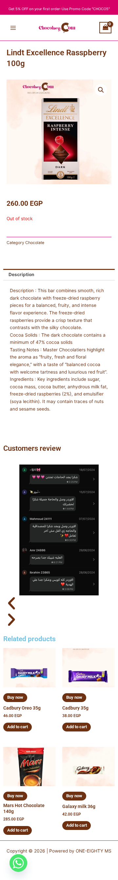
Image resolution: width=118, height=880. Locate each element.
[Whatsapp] (18, 863)
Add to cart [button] (17, 726)
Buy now (15, 697)
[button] (101, 90)
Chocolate (34, 242)
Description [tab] (21, 274)
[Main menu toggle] (13, 27)
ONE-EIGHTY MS (93, 851)
